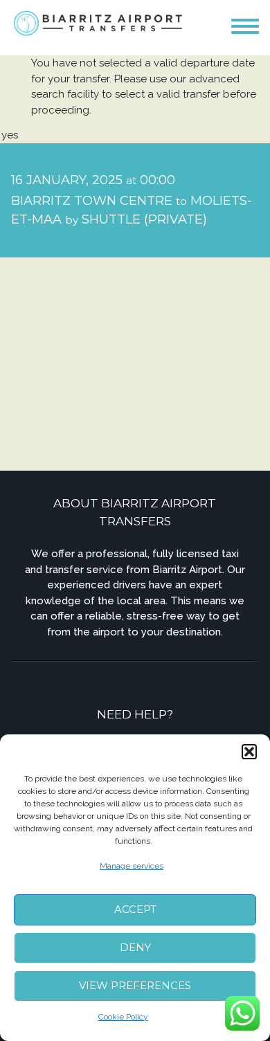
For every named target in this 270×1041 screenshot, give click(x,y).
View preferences (135, 985)
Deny (135, 947)
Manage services (131, 866)
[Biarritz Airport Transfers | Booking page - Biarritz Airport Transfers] (98, 22)
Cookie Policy (123, 1017)
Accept (135, 909)
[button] (249, 752)
